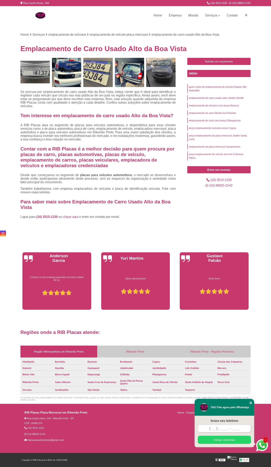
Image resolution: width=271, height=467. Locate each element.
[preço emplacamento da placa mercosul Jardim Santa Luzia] (35, 72)
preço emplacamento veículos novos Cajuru (212, 128)
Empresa (175, 15)
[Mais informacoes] (246, 15)
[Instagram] (3, 233)
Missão (193, 15)
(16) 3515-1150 (218, 3)
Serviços (211, 15)
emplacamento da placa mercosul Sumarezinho (214, 146)
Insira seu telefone (224, 420)
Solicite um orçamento (219, 61)
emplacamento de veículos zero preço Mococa (214, 105)
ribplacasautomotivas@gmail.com (45, 440)
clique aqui (70, 216)
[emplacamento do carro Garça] (129, 72)
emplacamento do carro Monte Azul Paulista (212, 113)
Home (158, 15)
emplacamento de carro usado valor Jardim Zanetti (216, 98)
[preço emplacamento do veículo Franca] (67, 72)
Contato (232, 15)
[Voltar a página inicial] (40, 15)
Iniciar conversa (224, 439)
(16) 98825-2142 (241, 3)
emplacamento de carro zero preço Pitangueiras (215, 120)
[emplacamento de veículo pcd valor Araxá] (98, 72)
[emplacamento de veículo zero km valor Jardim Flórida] (161, 72)
